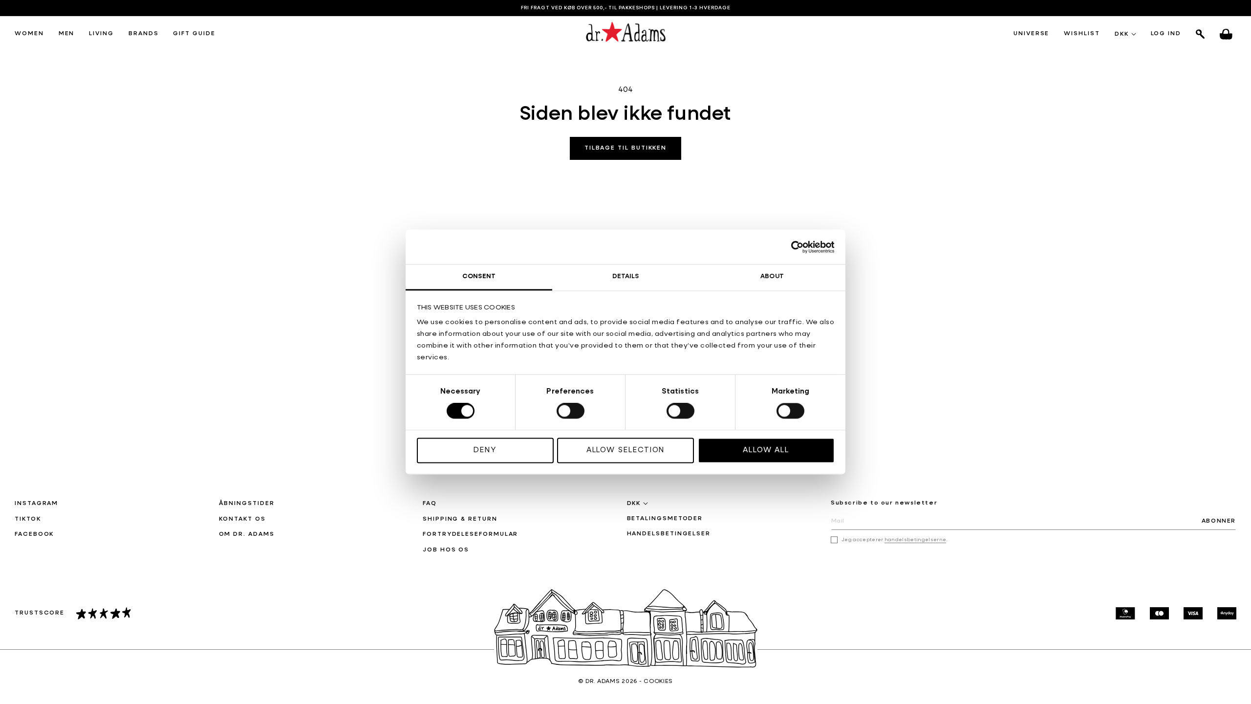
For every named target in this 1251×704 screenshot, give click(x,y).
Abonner (1219, 521)
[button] (29, 34)
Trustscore (40, 613)
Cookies (658, 681)
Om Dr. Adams (247, 534)
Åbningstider (247, 503)
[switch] (570, 411)
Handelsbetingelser (669, 534)
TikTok (28, 519)
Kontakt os (242, 519)
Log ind (1166, 34)
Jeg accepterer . (894, 539)
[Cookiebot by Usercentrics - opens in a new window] (792, 247)
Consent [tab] (479, 276)
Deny (485, 450)
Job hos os (446, 550)
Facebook (34, 534)
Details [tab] (625, 276)
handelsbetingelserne (915, 539)
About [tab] (772, 276)
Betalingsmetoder (665, 519)
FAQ (430, 503)
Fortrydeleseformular (470, 534)
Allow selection (625, 450)
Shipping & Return (460, 519)
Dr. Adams (602, 681)
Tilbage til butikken (625, 148)
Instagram (36, 503)
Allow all (766, 450)
